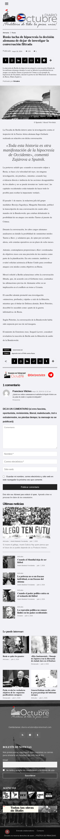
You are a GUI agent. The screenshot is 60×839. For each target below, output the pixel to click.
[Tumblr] (37, 60)
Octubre (16, 81)
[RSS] (22, 735)
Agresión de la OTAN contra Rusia (23, 353)
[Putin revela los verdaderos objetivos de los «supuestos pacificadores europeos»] (16, 678)
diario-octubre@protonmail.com (36, 727)
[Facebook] (5, 60)
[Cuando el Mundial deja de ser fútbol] (9, 562)
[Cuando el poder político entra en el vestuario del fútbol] (9, 595)
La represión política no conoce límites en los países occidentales (32, 611)
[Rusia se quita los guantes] (16, 644)
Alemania (6, 33)
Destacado (35, 664)
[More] (51, 60)
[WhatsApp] (12, 60)
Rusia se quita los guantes (13, 656)
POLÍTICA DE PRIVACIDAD (46, 835)
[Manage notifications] (7, 831)
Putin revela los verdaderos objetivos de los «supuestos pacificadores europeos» (14, 692)
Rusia (14, 33)
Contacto (40, 830)
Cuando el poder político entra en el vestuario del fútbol (33, 594)
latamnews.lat (18, 350)
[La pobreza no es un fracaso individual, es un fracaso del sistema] (9, 579)
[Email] (31, 60)
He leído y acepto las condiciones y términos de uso (30, 770)
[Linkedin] (18, 60)
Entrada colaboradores (25, 830)
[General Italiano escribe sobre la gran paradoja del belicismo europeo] (44, 678)
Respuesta (16, 400)
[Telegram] (44, 60)
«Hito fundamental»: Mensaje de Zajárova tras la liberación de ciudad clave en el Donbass (43, 658)
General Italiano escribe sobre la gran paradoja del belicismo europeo (43, 692)
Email (5, 760)
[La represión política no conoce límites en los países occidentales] (9, 612)
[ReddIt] (25, 60)
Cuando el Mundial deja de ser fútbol (31, 561)
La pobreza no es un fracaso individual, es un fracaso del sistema (30, 579)
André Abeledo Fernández (19, 541)
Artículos (6, 541)
